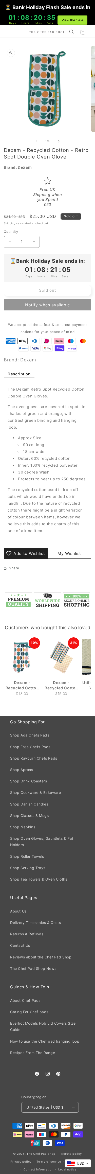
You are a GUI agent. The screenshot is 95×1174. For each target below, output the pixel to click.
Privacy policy (20, 1161)
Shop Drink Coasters (28, 781)
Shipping (9, 223)
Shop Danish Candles (29, 804)
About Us (18, 911)
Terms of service (48, 1161)
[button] (10, 32)
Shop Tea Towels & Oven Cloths (38, 879)
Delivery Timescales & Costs (35, 922)
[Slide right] (58, 141)
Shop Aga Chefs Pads (29, 735)
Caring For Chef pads (29, 1012)
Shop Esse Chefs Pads (30, 747)
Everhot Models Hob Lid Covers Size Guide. (42, 1026)
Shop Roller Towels (27, 856)
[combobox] (78, 1163)
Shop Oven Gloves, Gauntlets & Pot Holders (41, 841)
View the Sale (72, 20)
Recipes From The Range (32, 1052)
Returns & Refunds (26, 934)
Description (19, 374)
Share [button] (14, 568)
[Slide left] (36, 141)
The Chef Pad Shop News (33, 968)
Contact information (38, 1169)
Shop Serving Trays (27, 868)
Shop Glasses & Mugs (29, 815)
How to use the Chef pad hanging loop (45, 1041)
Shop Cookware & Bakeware (35, 792)
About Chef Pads (25, 1000)
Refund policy (71, 1153)
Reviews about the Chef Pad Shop (41, 957)
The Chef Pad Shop (41, 1153)
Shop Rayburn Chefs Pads (33, 758)
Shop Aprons (21, 769)
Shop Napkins (22, 827)
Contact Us (20, 945)
